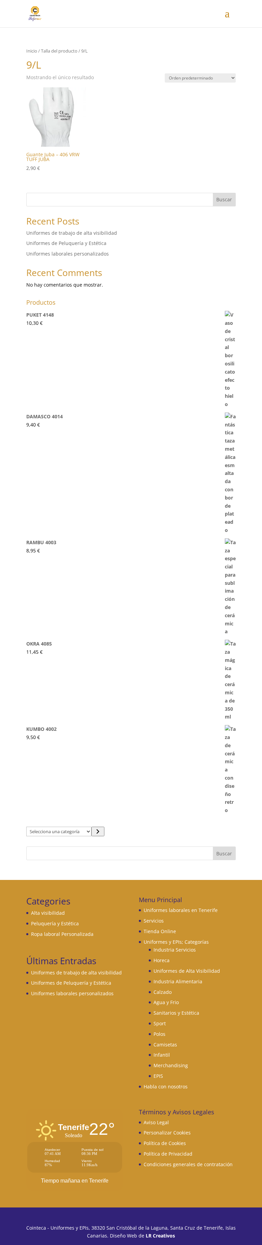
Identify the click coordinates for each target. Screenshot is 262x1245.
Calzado (163, 992)
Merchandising (171, 1065)
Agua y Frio (166, 1002)
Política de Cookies (165, 1143)
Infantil (162, 1055)
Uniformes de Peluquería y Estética (66, 243)
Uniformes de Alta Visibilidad (187, 971)
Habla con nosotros (166, 1086)
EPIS (158, 1076)
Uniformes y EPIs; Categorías (176, 942)
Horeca (162, 960)
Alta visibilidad (48, 913)
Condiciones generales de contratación (188, 1164)
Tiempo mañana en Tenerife (74, 1181)
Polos (159, 1034)
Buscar (224, 199)
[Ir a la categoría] (97, 831)
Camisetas (165, 1044)
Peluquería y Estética (55, 923)
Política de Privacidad (168, 1153)
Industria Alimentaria (178, 981)
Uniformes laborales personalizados (67, 253)
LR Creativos (160, 1235)
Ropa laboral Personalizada (62, 934)
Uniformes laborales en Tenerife (181, 910)
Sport (160, 1023)
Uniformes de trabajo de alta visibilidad (71, 233)
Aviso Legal (156, 1122)
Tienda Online (160, 931)
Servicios (154, 920)
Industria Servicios (175, 949)
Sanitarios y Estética (176, 1013)
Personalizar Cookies (167, 1132)
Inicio (31, 51)
